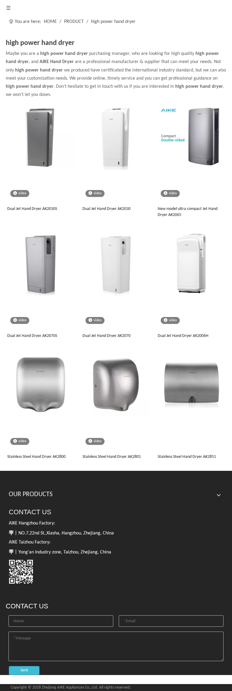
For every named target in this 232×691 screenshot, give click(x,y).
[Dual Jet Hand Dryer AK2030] (115, 137)
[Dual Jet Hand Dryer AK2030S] (40, 137)
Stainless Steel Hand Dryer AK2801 (111, 457)
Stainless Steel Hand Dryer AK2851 (187, 457)
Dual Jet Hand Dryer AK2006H (183, 336)
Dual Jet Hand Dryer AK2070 (106, 336)
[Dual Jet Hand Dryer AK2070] (115, 264)
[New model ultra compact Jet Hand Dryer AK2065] (191, 137)
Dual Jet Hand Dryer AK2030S (32, 209)
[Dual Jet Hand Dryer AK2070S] (40, 264)
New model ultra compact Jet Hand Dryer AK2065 (188, 212)
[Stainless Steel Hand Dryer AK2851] (191, 384)
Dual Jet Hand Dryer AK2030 (106, 209)
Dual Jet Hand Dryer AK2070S (32, 336)
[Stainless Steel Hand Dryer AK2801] (115, 384)
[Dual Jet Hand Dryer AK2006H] (191, 264)
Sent (24, 670)
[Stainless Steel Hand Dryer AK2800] (40, 384)
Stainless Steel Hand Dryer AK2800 (36, 457)
